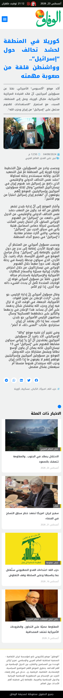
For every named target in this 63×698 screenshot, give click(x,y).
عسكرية (26, 389)
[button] (5, 19)
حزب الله (52, 389)
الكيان (34, 389)
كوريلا (17, 389)
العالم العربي (32, 158)
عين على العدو (48, 158)
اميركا (43, 389)
